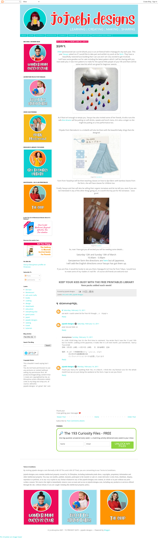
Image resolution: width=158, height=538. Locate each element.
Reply (64, 317)
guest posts (30, 314)
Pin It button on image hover (11, 537)
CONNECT (62, 35)
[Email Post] (79, 291)
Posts (28, 276)
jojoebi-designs (68, 324)
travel (28, 325)
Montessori (30, 292)
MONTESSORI (51, 35)
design (28, 303)
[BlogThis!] (86, 291)
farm (121, 54)
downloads (30, 306)
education (29, 309)
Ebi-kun (28, 290)
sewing (28, 323)
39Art (59, 52)
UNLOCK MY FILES (122, 445)
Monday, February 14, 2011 (87, 366)
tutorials (29, 328)
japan (28, 317)
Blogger (107, 530)
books (28, 298)
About (23, 35)
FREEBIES (72, 35)
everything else (31, 312)
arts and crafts (67, 295)
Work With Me (84, 35)
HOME (31, 35)
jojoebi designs (78, 295)
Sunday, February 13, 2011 (82, 337)
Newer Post (61, 417)
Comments (30, 280)
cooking (28, 301)
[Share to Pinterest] (92, 291)
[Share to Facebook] (90, 291)
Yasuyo (65, 54)
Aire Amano (66, 120)
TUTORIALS (40, 35)
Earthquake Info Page (101, 35)
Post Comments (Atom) (75, 421)
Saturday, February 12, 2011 (74, 310)
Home (96, 417)
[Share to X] (88, 291)
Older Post (132, 417)
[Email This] (84, 291)
